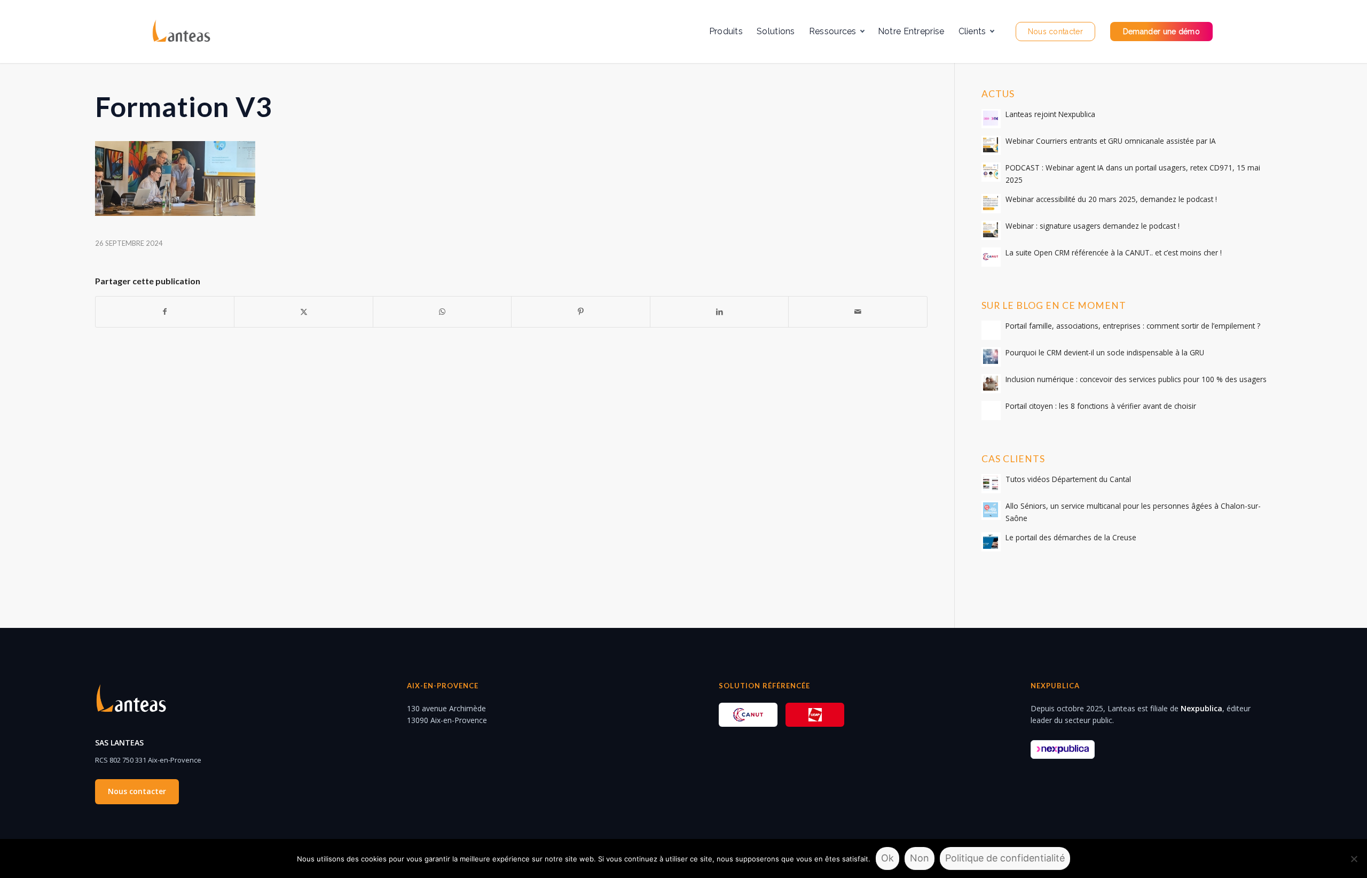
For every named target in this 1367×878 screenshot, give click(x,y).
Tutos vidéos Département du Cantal (1068, 479)
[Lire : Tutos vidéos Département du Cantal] (991, 483)
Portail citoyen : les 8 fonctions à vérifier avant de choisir (1100, 406)
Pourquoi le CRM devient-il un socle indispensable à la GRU (1104, 352)
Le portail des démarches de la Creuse (1070, 537)
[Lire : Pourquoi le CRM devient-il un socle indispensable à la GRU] (991, 357)
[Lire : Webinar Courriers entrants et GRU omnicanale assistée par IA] (991, 145)
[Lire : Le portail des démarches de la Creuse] (991, 541)
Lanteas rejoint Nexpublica (1050, 114)
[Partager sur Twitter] (303, 312)
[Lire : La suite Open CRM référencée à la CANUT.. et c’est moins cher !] (991, 257)
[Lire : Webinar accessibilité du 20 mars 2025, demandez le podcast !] (991, 203)
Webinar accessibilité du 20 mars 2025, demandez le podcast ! (1111, 199)
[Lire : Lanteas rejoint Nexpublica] (991, 118)
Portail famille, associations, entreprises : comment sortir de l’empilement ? (1132, 326)
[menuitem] (726, 31)
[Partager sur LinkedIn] (719, 312)
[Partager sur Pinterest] (580, 312)
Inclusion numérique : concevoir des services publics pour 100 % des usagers (1136, 379)
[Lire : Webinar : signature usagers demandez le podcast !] (991, 230)
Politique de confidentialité (1005, 858)
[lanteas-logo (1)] (180, 31)
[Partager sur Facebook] (165, 312)
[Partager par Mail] (857, 312)
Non (919, 858)
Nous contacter (137, 791)
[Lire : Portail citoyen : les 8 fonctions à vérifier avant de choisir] (991, 410)
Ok (887, 858)
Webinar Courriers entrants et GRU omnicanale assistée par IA (1110, 141)
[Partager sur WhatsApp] (442, 312)
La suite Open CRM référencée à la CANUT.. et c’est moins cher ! (1113, 252)
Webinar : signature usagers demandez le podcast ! (1092, 226)
